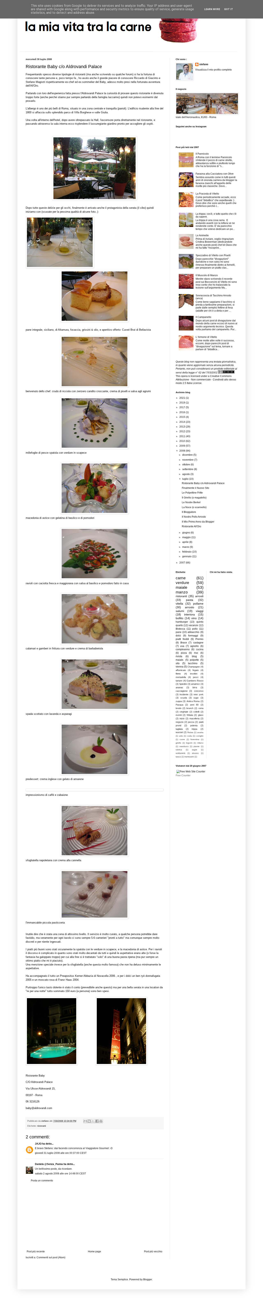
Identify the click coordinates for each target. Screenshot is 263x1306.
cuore (182, 739)
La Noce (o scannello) (194, 507)
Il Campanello (203, 317)
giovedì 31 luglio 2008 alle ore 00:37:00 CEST (61, 1153)
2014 (182, 422)
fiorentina (194, 739)
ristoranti (41, 1126)
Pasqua (179, 704)
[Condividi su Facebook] (97, 1121)
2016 (182, 412)
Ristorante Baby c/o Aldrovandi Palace (203, 483)
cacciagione (182, 691)
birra (195, 687)
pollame (198, 603)
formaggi (193, 635)
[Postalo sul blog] (89, 1121)
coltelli (196, 711)
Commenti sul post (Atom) (51, 1257)
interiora (189, 614)
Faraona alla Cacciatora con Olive (215, 173)
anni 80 (194, 704)
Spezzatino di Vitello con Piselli (213, 255)
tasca (178, 757)
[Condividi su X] (93, 1121)
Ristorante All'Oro (191, 526)
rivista (179, 656)
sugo (196, 697)
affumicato (181, 670)
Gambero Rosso (195, 680)
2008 (182, 450)
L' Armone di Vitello (206, 337)
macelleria (194, 718)
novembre (188, 459)
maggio (186, 537)
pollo (195, 628)
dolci (178, 635)
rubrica (179, 750)
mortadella (181, 677)
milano (200, 743)
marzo (186, 547)
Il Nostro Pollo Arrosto (194, 516)
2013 (182, 426)
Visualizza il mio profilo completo (213, 69)
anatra (200, 732)
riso (196, 652)
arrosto (189, 607)
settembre (188, 469)
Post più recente (36, 1251)
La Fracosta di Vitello (207, 193)
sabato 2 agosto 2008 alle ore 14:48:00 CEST (60, 1173)
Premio (199, 639)
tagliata (179, 729)
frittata (190, 715)
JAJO (38, 1143)
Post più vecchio (153, 1251)
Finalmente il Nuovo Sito (195, 488)
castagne (198, 642)
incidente (184, 694)
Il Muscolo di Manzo (207, 275)
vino (194, 618)
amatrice (195, 684)
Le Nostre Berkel (191, 502)
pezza (191, 722)
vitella (179, 603)
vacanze (193, 625)
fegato (196, 670)
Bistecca (180, 628)
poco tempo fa (68, 78)
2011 (182, 436)
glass (200, 715)
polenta (193, 725)
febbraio (187, 551)
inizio (182, 718)
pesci (195, 677)
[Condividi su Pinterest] (101, 1121)
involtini (193, 673)
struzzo (195, 753)
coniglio (199, 736)
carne (181, 578)
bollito (179, 618)
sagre (194, 750)
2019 (182, 402)
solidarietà (180, 753)
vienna (179, 666)
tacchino (192, 663)
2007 (182, 562)
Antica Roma (193, 701)
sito (178, 663)
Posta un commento (42, 1180)
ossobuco (184, 746)
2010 (182, 441)
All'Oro (34, 85)
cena (200, 708)
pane (178, 632)
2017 (182, 407)
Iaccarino (113, 97)
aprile (185, 542)
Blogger (147, 1279)
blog (194, 656)
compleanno (183, 649)
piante (197, 746)
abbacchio (193, 632)
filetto (178, 673)
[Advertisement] (94, 1216)
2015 (182, 417)
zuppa (179, 701)
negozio (179, 722)
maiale (181, 587)
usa (182, 646)
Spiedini (183, 684)
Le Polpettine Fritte (192, 492)
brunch (189, 708)
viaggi (199, 611)
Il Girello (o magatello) (194, 497)
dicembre (187, 454)
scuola (183, 697)
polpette (194, 659)
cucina (199, 649)
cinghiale (184, 711)
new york (198, 694)
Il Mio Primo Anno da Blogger (198, 521)
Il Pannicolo (202, 153)
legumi (189, 743)
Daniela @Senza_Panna (49, 1164)
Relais (190, 732)
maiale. (180, 659)
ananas (179, 687)
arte (181, 736)
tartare (179, 680)
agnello (194, 646)
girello (178, 743)
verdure (182, 583)
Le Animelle (202, 235)
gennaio (187, 556)
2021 (182, 397)
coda (189, 736)
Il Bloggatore (189, 512)
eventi (179, 715)
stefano (203, 64)
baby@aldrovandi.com (39, 1108)
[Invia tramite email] (85, 1121)
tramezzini (189, 757)
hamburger (182, 621)
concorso (198, 691)
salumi (180, 611)
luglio (185, 478)
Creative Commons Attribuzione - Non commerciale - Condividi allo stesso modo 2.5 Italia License (206, 380)
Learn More (212, 9)
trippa (194, 729)
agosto (186, 474)
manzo (182, 592)
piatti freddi (182, 639)
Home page (94, 1251)
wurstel (179, 732)
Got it (228, 9)
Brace (183, 642)
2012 (182, 431)
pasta (189, 599)
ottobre (186, 464)
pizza (184, 652)
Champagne (194, 666)
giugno (186, 532)
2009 (182, 445)
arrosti (199, 596)
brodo (178, 708)
